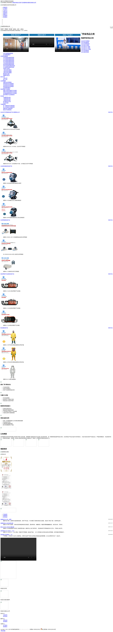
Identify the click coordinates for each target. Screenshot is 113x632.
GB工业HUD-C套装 (85, 47)
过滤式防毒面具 (4, 56)
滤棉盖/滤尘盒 (6, 75)
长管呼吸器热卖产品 (5, 220)
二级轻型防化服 (6, 98)
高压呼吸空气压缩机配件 (9, 94)
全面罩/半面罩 (6, 68)
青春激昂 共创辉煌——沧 (6, 534)
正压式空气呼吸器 (85, 41)
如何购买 (5, 15)
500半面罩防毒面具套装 (8, 57)
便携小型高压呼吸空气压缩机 (10, 90)
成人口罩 (5, 79)
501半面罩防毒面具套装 (8, 58)
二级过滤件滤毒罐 (7, 71)
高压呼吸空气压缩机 (5, 89)
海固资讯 (5, 12)
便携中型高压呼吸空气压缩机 (10, 91)
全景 (35, 2)
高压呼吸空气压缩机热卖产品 (7, 273)
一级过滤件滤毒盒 (7, 69)
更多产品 (110, 112)
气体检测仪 (3, 104)
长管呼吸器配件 (6, 87)
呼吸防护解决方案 (16, 2)
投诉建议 (32, 2)
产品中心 (5, 10)
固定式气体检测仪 (7, 109)
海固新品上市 (16, 112)
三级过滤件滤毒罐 (7, 72)
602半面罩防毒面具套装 (8, 61)
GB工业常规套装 (85, 42)
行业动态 (5, 514)
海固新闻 (5, 515)
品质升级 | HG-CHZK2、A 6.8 (7, 530)
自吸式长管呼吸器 (7, 82)
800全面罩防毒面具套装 (8, 64)
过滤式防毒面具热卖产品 (6, 166)
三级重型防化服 (6, 97)
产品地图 (23, 2)
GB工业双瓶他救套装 (8, 53)
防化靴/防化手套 (7, 101)
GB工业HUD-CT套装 (86, 49)
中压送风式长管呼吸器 (8, 85)
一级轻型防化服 (6, 100)
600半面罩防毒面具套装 (8, 60)
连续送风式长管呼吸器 (8, 83)
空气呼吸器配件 (6, 54)
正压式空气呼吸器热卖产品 (7, 112)
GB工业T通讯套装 (85, 43)
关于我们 (5, 8)
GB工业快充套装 (85, 52)
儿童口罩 (5, 78)
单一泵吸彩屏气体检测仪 (9, 105)
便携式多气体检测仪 (8, 108)
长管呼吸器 (3, 80)
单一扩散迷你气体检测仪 (9, 107)
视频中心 (5, 14)
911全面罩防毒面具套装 (8, 67)
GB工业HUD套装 (85, 45)
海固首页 (5, 7)
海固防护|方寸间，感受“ (6, 519)
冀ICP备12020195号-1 (24, 629)
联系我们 (5, 17)
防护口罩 (3, 76)
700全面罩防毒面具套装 (8, 63)
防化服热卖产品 (4, 327)
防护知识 (5, 517)
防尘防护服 (5, 102)
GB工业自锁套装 (85, 50)
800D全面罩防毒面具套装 (9, 65)
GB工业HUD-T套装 (85, 46)
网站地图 (27, 2)
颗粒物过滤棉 (6, 74)
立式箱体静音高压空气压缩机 (10, 93)
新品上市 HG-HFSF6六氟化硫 (7, 527)
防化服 (2, 96)
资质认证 (5, 11)
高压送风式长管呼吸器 (8, 86)
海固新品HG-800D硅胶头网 (7, 523)
